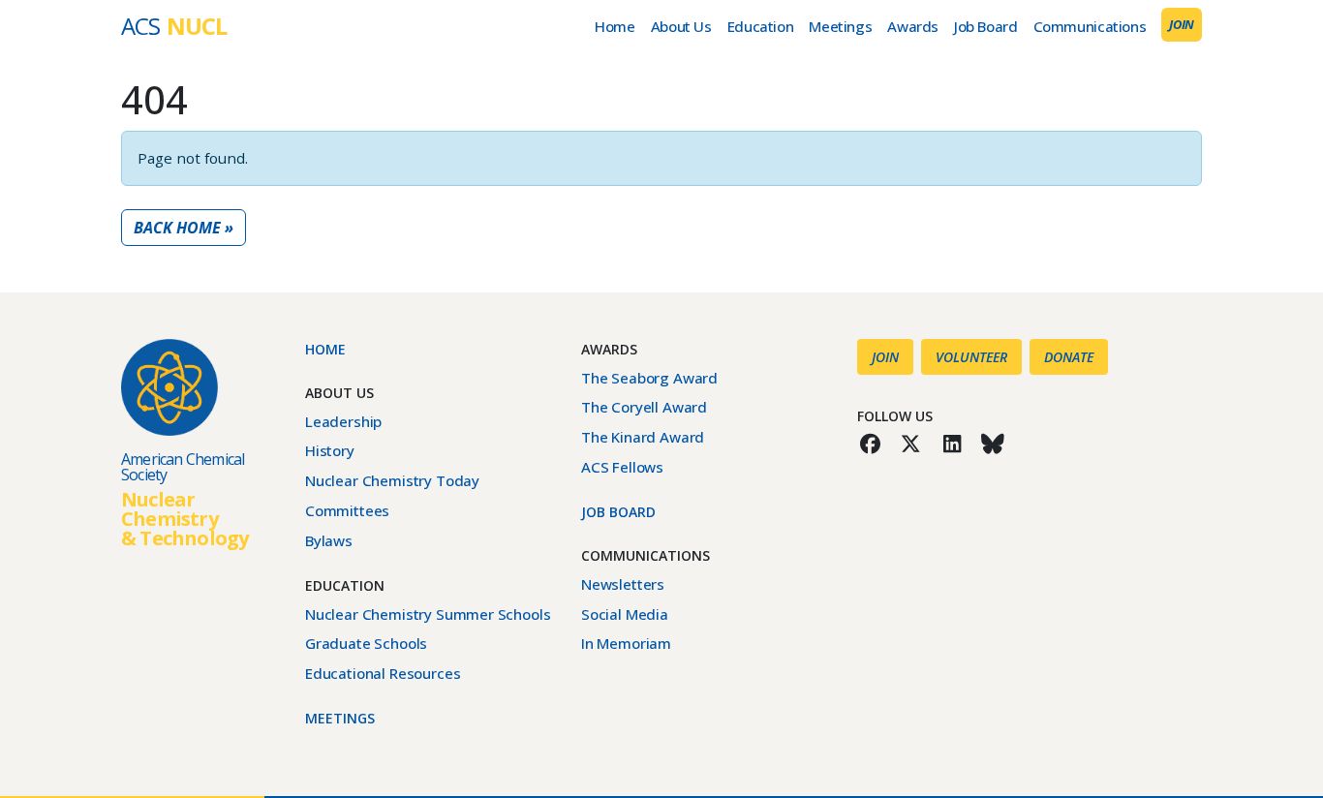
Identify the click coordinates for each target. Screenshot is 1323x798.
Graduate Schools (366, 643)
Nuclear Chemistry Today (392, 480)
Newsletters (622, 584)
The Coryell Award (644, 406)
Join (1181, 24)
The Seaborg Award (649, 377)
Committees (347, 510)
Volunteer (971, 357)
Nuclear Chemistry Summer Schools (427, 614)
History (329, 450)
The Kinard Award (642, 436)
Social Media (624, 614)
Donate (1068, 357)
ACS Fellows (622, 466)
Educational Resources (382, 673)
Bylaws (329, 540)
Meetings (840, 26)
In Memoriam (626, 643)
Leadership (343, 421)
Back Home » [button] (183, 227)
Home (614, 26)
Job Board (986, 26)
